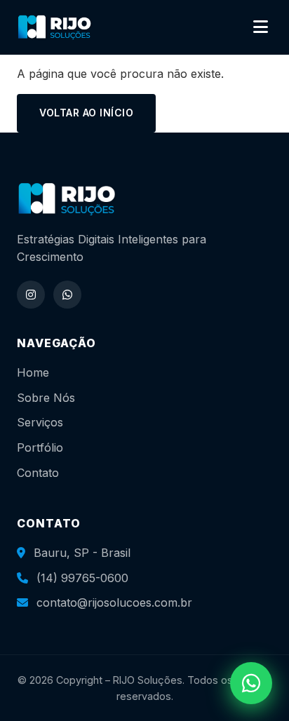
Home (33, 372)
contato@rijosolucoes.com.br (114, 602)
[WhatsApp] (67, 295)
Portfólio (40, 447)
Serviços (40, 422)
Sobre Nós (46, 398)
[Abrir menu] (260, 27)
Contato (38, 473)
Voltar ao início (86, 113)
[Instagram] (31, 295)
